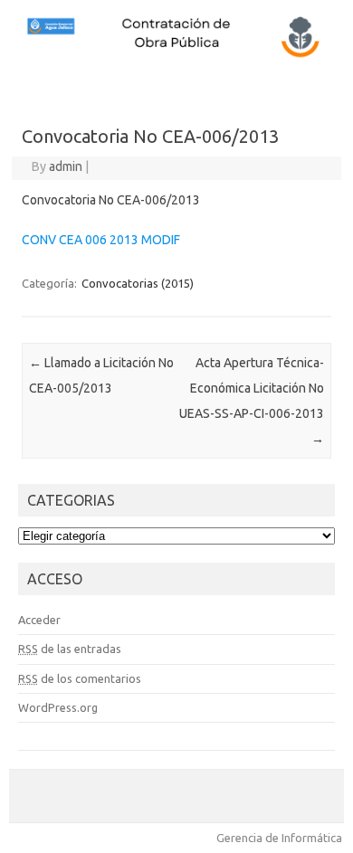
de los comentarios (79, 678)
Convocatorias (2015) (137, 283)
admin (65, 166)
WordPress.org (58, 707)
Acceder (39, 619)
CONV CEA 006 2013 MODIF (101, 239)
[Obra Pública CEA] (176, 55)
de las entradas (69, 648)
